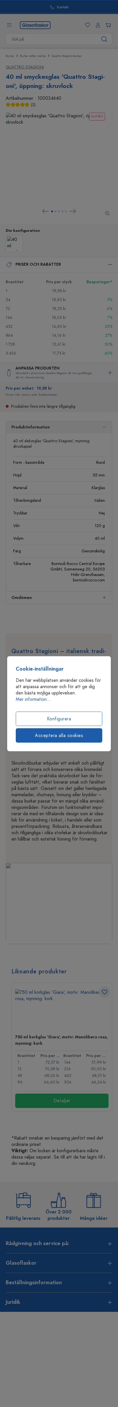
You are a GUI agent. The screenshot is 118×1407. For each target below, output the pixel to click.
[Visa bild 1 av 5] (52, 211)
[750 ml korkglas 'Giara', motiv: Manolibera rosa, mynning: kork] (62, 1009)
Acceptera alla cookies (59, 735)
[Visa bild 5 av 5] (66, 211)
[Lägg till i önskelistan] (104, 992)
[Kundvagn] (107, 25)
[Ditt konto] (97, 25)
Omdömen (21, 597)
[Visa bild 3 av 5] (59, 211)
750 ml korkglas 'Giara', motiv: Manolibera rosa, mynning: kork (61, 1040)
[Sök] (104, 39)
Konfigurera (59, 718)
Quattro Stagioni (25, 67)
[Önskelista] (86, 25)
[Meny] (9, 25)
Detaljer (62, 1101)
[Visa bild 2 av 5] (55, 211)
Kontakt (62, 7)
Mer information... (33, 699)
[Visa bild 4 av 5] (62, 211)
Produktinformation (30, 427)
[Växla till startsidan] (35, 25)
